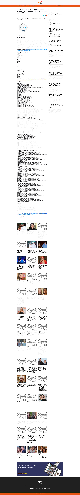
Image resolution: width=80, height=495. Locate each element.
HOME (19, 5)
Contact (48, 488)
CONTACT (33, 5)
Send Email (20, 206)
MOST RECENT (23, 5)
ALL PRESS (28, 5)
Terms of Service (32, 488)
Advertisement (44, 488)
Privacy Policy (38, 488)
